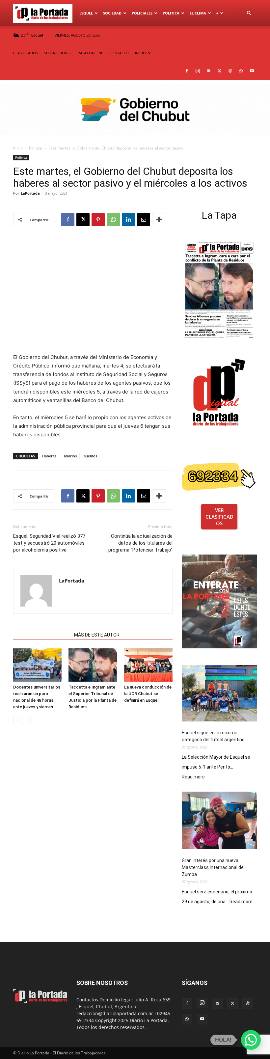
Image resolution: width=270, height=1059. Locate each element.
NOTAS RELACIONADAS (41, 635)
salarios (70, 455)
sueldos (90, 455)
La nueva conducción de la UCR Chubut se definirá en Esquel (148, 694)
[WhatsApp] (241, 71)
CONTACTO (119, 52)
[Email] (143, 219)
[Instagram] (197, 71)
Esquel (86, 13)
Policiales (142, 13)
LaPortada (30, 193)
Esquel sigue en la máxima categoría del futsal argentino (213, 736)
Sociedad (112, 13)
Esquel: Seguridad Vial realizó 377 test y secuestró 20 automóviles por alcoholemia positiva (49, 543)
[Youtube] (252, 71)
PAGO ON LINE (90, 52)
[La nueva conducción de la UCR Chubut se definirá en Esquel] (148, 665)
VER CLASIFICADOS (219, 517)
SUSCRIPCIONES (57, 52)
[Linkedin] (128, 219)
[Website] (230, 71)
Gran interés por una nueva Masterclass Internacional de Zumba (213, 867)
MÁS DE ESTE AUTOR (97, 635)
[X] (219, 71)
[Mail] (208, 71)
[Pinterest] (98, 219)
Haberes (49, 455)
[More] (159, 219)
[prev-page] (17, 720)
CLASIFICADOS (25, 52)
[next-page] (28, 720)
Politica (171, 13)
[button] (249, 13)
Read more (193, 777)
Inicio (18, 148)
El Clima (198, 13)
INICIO (140, 52)
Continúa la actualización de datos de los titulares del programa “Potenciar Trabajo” (140, 543)
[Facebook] (187, 71)
